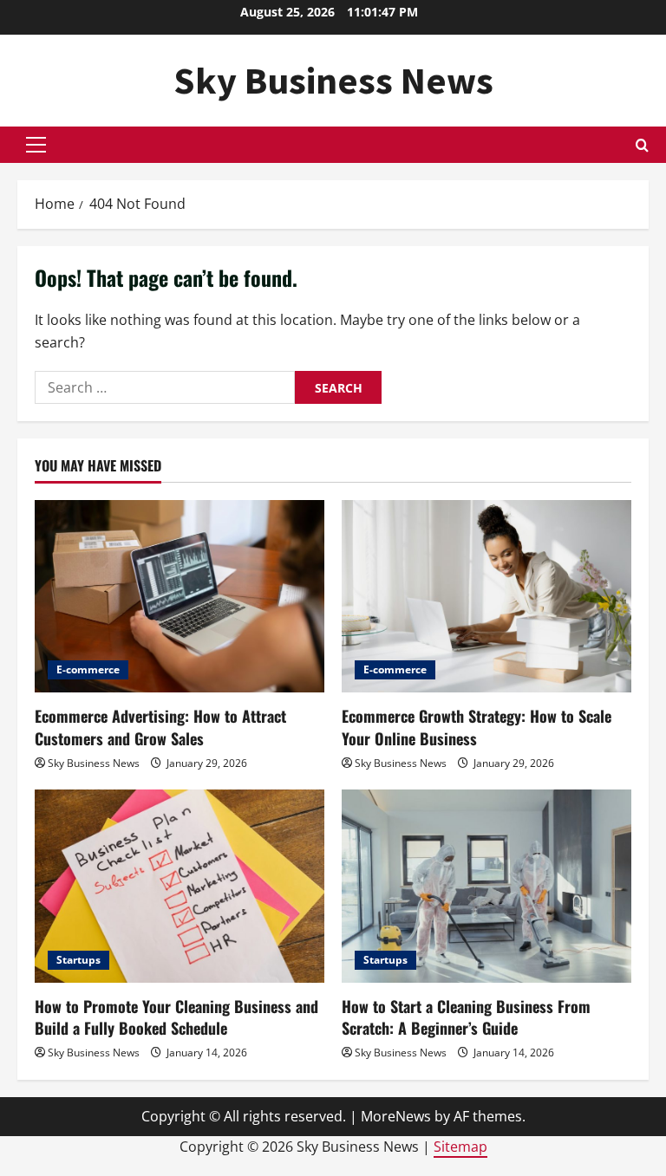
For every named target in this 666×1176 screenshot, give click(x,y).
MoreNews (396, 1116)
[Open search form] (642, 145)
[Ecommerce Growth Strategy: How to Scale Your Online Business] (486, 596)
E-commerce (88, 669)
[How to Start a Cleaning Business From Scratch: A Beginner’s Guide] (486, 886)
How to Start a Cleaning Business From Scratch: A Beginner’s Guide (466, 1017)
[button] (36, 145)
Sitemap (460, 1146)
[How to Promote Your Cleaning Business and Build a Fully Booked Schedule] (179, 886)
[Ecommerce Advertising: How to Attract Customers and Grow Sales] (179, 596)
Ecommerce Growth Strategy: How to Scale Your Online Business (476, 727)
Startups (78, 959)
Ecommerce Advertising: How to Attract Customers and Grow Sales (160, 727)
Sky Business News (333, 80)
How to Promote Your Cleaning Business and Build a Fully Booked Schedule (176, 1017)
